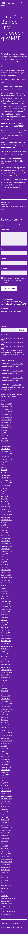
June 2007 (4, 780)
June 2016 (4, 496)
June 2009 (4, 717)
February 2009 (6, 727)
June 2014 (4, 559)
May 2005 (4, 846)
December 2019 (6, 420)
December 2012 (6, 606)
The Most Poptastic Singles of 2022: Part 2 (13, 355)
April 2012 (4, 627)
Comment (5, 229)
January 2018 (5, 449)
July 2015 (4, 525)
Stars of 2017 (5, 906)
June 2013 (4, 591)
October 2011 (5, 643)
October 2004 (5, 864)
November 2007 (6, 767)
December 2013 (6, 575)
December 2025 (6, 404)
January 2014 (5, 572)
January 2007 (5, 793)
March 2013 (5, 598)
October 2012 (5, 612)
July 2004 (4, 872)
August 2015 (5, 522)
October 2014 (5, 549)
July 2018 (4, 433)
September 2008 (6, 741)
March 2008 (5, 756)
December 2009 (6, 701)
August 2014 (5, 554)
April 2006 (4, 817)
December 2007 (6, 764)
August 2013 (5, 585)
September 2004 (6, 867)
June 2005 (4, 843)
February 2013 (6, 601)
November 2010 (6, 672)
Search (3, 327)
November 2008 (6, 735)
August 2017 (5, 462)
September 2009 (6, 709)
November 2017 (6, 454)
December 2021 (6, 414)
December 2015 (6, 512)
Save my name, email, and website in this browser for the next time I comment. (15, 280)
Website (4, 268)
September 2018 (6, 427)
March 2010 (5, 693)
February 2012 (6, 633)
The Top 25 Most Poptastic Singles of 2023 (13, 347)
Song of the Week (7, 901)
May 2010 (4, 688)
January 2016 (5, 509)
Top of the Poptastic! (8, 911)
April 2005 (4, 848)
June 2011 (4, 654)
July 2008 (4, 746)
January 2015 (5, 541)
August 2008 (5, 743)
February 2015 (6, 538)
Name (3, 249)
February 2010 (6, 696)
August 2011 (5, 648)
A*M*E (12, 206)
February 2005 (6, 854)
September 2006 (6, 804)
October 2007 (5, 770)
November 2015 (6, 514)
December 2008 (6, 733)
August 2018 (5, 430)
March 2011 (5, 662)
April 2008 (4, 754)
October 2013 (5, 580)
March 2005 (5, 851)
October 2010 (5, 675)
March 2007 (5, 788)
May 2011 (4, 656)
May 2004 (4, 877)
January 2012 (5, 635)
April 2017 (4, 472)
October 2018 (5, 425)
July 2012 (4, 620)
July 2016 (4, 493)
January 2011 (5, 667)
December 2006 (6, 796)
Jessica (5, 204)
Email (3, 259)
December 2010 (6, 670)
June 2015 (4, 527)
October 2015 (5, 517)
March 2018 (5, 443)
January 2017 (5, 477)
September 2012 (6, 614)
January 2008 (5, 762)
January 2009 (5, 730)
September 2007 (6, 772)
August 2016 (5, 491)
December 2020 (6, 417)
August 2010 (5, 680)
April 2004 (4, 880)
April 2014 (4, 564)
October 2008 (5, 738)
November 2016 (6, 483)
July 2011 (4, 651)
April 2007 (4, 785)
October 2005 (5, 833)
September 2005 (6, 835)
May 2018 (4, 438)
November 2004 (6, 862)
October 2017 (5, 456)
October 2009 (5, 706)
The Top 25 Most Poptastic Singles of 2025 (13, 339)
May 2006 (4, 814)
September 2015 (6, 520)
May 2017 (4, 470)
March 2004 (5, 883)
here (14, 187)
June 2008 (4, 748)
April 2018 (4, 441)
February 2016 (6, 506)
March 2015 (5, 535)
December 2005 (6, 827)
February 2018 (6, 446)
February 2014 (6, 570)
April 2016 (4, 501)
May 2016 (4, 498)
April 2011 (4, 659)
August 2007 (5, 775)
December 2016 (6, 480)
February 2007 (6, 791)
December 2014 (6, 543)
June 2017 (4, 467)
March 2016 (5, 504)
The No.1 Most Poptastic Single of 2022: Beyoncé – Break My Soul (12, 351)
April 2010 (4, 691)
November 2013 (6, 577)
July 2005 (4, 841)
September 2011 (6, 646)
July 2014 (4, 556)
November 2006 (6, 798)
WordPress (18, 927)
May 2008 (4, 751)
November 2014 (6, 546)
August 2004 (5, 870)
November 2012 (6, 609)
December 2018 (6, 422)
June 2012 (4, 622)
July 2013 (4, 588)
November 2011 (6, 641)
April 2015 (4, 533)
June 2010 (4, 685)
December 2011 (6, 638)
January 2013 (5, 604)
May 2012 (4, 625)
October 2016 (5, 485)
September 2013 (6, 583)
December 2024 (6, 406)
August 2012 (5, 617)
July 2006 (4, 809)
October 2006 (5, 801)
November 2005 (6, 830)
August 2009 (5, 712)
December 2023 (6, 409)
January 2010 (5, 698)
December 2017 (6, 451)
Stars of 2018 (5, 909)
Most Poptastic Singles (8, 898)
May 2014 (4, 562)
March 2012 (5, 630)
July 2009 (4, 714)
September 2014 (6, 551)
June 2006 (4, 812)
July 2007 (4, 777)
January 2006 (5, 825)
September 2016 (6, 488)
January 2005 (5, 856)
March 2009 (5, 725)
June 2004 (4, 875)
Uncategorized (6, 914)
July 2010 (4, 683)
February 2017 (5, 475)
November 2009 (6, 704)
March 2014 (5, 567)
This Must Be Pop (9, 923)
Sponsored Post (6, 903)
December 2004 (6, 859)
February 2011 (5, 664)
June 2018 (4, 435)
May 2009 (4, 720)
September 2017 (6, 459)
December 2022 (6, 412)
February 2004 (6, 885)
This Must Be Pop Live (9, 59)
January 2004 (5, 888)
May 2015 (4, 530)
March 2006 (5, 819)
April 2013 (4, 596)
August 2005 (5, 838)
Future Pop (4, 896)
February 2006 (6, 822)
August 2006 (5, 806)
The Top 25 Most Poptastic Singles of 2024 (13, 343)
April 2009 (4, 722)
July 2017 (4, 464)
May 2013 (4, 593)
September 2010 (6, 677)
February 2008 (6, 759)
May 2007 (4, 783)
